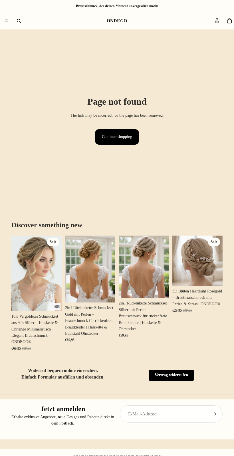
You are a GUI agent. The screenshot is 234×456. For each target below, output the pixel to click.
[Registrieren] (214, 414)
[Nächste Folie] (55, 273)
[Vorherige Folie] (17, 273)
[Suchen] (19, 21)
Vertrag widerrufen (171, 375)
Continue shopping (117, 137)
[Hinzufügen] (53, 302)
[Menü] (6, 20)
